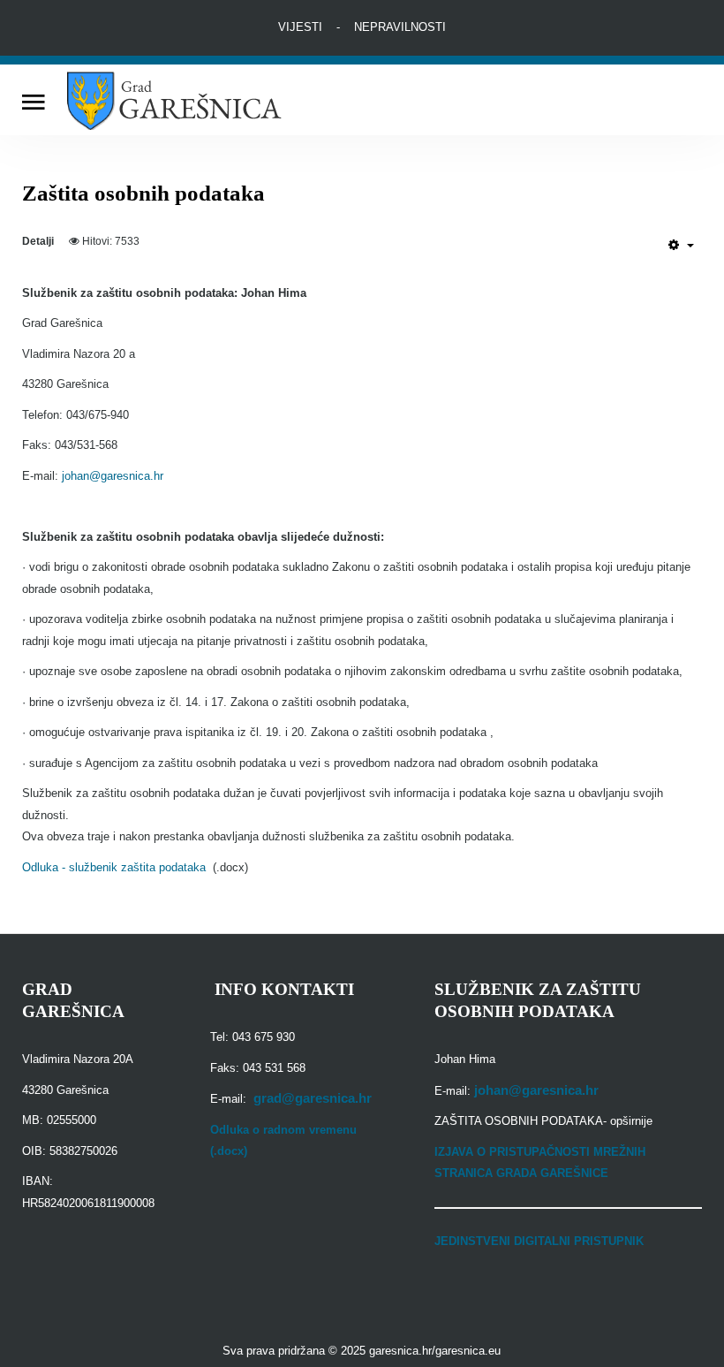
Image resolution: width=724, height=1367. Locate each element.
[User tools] (681, 245)
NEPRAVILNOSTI (400, 27)
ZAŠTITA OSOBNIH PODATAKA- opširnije (543, 1121)
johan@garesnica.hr (112, 475)
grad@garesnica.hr (312, 1098)
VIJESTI (300, 27)
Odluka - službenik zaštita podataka (117, 867)
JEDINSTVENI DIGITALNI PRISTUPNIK (539, 1241)
